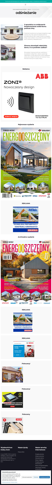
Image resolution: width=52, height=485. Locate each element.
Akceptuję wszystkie (44, 477)
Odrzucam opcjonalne (27, 477)
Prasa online (21, 452)
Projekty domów (39, 454)
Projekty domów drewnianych (39, 462)
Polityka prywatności (6, 482)
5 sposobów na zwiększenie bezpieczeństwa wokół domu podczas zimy (35, 26)
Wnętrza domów (39, 456)
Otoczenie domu (39, 458)
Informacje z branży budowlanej (40, 468)
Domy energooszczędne (41, 465)
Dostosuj (36, 477)
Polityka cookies (14, 482)
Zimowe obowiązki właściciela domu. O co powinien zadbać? (35, 46)
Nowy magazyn (39, 460)
